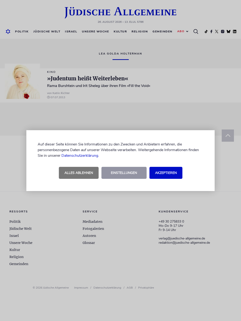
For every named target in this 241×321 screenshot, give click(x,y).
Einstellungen (124, 173)
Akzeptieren (166, 173)
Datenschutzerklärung (79, 155)
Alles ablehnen (78, 173)
